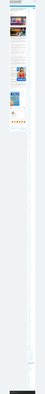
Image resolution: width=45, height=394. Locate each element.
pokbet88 (29, 158)
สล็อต (32, 357)
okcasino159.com (29, 127)
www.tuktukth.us (29, 246)
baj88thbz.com (29, 41)
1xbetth (28, 383)
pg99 (28, 143)
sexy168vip (29, 184)
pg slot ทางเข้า (29, 137)
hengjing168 (29, 79)
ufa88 (28, 221)
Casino (28, 56)
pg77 (28, 142)
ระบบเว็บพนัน (29, 285)
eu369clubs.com (29, 65)
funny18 (29, 73)
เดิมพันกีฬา (29, 325)
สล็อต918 (29, 300)
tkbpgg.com (29, 216)
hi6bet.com (29, 80)
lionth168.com (29, 103)
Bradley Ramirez (15, 11)
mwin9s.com (29, 120)
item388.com (29, 89)
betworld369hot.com (30, 48)
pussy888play (29, 168)
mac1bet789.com (29, 110)
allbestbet (29, 32)
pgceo (28, 144)
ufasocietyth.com (29, 231)
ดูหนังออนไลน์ (29, 262)
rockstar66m (29, 175)
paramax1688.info (29, 134)
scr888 (28, 182)
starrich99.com (29, 207)
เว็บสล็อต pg (29, 335)
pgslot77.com (29, 153)
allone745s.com (29, 34)
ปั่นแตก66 (29, 276)
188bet (28, 15)
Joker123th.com (29, 94)
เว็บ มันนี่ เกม (29, 326)
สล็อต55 (29, 295)
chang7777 (29, 57)
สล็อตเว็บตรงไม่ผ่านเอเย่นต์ (30, 309)
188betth (29, 16)
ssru (28, 206)
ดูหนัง (28, 355)
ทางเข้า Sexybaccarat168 (30, 269)
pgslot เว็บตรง (29, 150)
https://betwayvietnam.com (30, 387)
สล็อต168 (29, 293)
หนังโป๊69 (29, 317)
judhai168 (29, 95)
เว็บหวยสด (15, 88)
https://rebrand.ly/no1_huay (22, 91)
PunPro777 (29, 353)
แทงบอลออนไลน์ (29, 340)
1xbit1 (28, 18)
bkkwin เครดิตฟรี (29, 49)
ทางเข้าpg (29, 270)
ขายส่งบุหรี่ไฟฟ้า (29, 254)
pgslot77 (29, 152)
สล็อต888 (28, 379)
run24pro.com (29, 176)
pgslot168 (29, 151)
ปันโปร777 (29, 278)
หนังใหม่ (29, 318)
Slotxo (28, 198)
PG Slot (28, 136)
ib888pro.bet (29, 86)
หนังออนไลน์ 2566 (29, 316)
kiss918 (28, 384)
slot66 (28, 377)
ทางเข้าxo (29, 271)
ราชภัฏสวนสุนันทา (29, 287)
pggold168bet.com (29, 145)
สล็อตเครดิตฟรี (29, 359)
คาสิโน (28, 255)
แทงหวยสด (29, 341)
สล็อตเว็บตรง (32, 359)
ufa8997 (29, 222)
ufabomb (29, 224)
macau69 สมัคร (29, 111)
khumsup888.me (29, 96)
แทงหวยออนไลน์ (29, 342)
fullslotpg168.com (29, 72)
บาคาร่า (28, 381)
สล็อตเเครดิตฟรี (29, 310)
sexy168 (29, 183)
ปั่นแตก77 (29, 277)
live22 (28, 104)
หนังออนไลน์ (29, 360)
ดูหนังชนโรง (29, 372)
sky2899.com (29, 192)
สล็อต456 (29, 294)
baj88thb (29, 40)
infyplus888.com (29, 87)
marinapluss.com (29, 113)
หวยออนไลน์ (29, 319)
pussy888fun (29, 167)
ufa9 (28, 223)
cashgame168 (29, 55)
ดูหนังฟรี (28, 366)
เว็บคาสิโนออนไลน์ (29, 327)
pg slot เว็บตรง (29, 352)
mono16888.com (29, 119)
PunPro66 (29, 160)
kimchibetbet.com (29, 97)
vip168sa (29, 239)
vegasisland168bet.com (30, 237)
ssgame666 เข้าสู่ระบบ (30, 205)
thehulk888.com (29, 214)
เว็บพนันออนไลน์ (29, 333)
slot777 (28, 197)
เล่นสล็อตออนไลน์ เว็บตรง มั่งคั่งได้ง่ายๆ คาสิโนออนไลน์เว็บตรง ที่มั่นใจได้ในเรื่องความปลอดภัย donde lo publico (16, 2)
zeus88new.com (29, 253)
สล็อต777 (28, 386)
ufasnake (29, 230)
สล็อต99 (29, 302)
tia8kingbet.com (29, 215)
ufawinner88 (29, 232)
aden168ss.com (29, 31)
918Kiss (28, 23)
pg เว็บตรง (32, 352)
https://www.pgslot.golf (30, 368)
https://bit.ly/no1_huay (12, 89)
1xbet (28, 17)
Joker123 (33, 350)
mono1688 (29, 118)
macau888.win (29, 112)
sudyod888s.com (29, 208)
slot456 (28, 373)
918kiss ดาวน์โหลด (29, 24)
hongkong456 (29, 81)
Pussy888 (29, 166)
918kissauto (29, 26)
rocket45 (29, 174)
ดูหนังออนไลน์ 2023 (29, 263)
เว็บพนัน (29, 332)
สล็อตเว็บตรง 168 (29, 308)
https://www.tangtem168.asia (30, 382)
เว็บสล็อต (29, 334)
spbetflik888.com (29, 200)
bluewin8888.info (29, 50)
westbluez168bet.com (30, 245)
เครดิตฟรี (29, 324)
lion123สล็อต (29, 102)
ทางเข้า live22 (29, 268)
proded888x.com (29, 159)
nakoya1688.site (29, 121)
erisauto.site (29, 64)
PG (28, 135)
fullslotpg (29, 71)
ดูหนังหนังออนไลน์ (29, 261)
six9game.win (29, 191)
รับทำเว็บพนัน (29, 286)
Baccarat (29, 39)
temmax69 (29, 213)
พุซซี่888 (31, 357)
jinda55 (31, 350)
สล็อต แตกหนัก (29, 292)
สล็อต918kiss (29, 301)
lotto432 (29, 105)
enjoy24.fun (29, 63)
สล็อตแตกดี (29, 311)
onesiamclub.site (29, 129)
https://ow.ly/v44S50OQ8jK (12, 90)
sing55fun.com (29, 189)
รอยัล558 (29, 284)
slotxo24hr (29, 199)
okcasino (29, 126)
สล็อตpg (29, 303)
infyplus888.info (29, 88)
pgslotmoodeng (29, 388)
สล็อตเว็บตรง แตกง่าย (29, 376)
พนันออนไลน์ (29, 279)
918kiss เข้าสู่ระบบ (29, 25)
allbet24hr (29, 33)
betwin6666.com (29, 47)
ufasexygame (29, 229)
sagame (33, 353)
